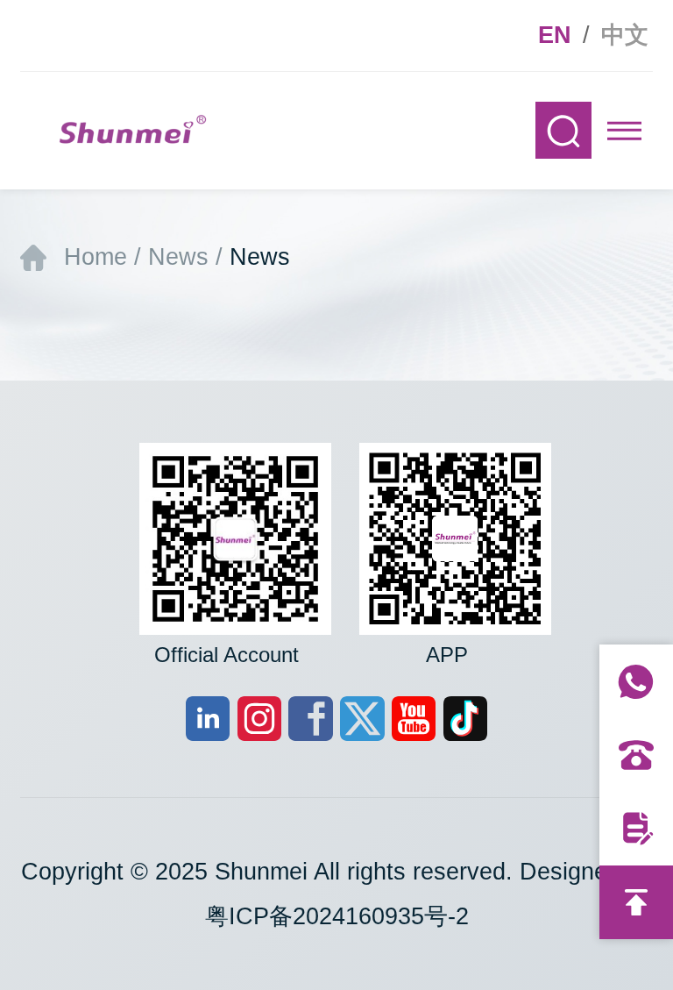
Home (95, 257)
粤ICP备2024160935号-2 (337, 916)
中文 (624, 35)
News (178, 257)
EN (554, 35)
